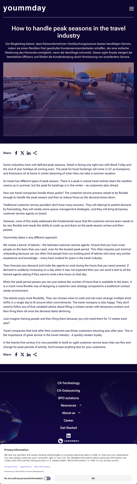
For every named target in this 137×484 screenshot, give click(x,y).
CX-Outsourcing (68, 390)
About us (68, 413)
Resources (68, 405)
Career (68, 420)
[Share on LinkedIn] (29, 152)
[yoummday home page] (24, 8)
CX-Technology (68, 383)
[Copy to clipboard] (35, 153)
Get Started (68, 428)
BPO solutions (68, 398)
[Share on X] (22, 152)
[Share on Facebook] (16, 152)
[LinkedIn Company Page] (68, 435)
